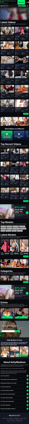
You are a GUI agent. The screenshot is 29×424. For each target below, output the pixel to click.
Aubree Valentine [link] (13, 195)
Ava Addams (9, 226)
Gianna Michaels (16, 228)
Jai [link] (15, 51)
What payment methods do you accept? (9, 383)
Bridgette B (14, 230)
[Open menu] (27, 6)
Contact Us (24, 418)
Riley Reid (3, 230)
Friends (21, 418)
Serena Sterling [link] (3, 51)
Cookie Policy (11, 418)
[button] (28, 248)
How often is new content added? (7, 401)
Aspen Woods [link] (3, 36)
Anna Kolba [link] (3, 65)
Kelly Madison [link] (17, 94)
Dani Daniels (20, 230)
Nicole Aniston (15, 226)
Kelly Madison (22, 226)
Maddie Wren (23, 228)
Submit (17, 331)
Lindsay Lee (8, 230)
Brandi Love (3, 226)
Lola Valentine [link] (22, 195)
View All (26, 113)
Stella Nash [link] (17, 65)
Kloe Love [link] (2, 109)
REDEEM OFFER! (21, 2)
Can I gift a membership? (5, 405)
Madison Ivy (10, 228)
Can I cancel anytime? (5, 375)
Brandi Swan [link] (3, 94)
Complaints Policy (16, 418)
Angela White (3, 228)
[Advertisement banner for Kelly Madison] (14, 121)
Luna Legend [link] (17, 36)
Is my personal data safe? (6, 386)
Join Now (23, 5)
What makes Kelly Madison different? (8, 408)
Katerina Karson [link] (22, 182)
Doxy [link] (2, 181)
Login (20, 5)
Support (4, 418)
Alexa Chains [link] (22, 155)
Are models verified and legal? (7, 397)
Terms (7, 418)
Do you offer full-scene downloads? (8, 394)
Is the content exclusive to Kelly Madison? (9, 379)
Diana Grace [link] (17, 80)
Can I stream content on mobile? (7, 390)
